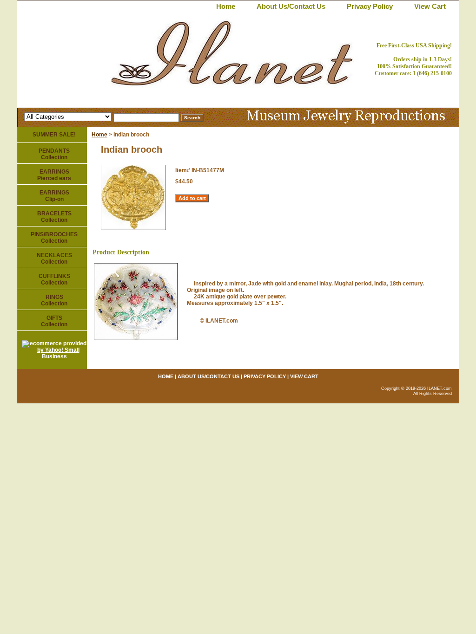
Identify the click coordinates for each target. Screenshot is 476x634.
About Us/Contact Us (291, 6)
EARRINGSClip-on (54, 195)
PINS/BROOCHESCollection (54, 237)
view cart (430, 6)
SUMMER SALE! (54, 134)
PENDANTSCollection (54, 154)
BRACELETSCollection (54, 216)
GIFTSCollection (54, 321)
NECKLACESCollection (54, 258)
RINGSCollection (54, 300)
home (225, 6)
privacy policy (370, 6)
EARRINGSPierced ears (54, 174)
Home (99, 134)
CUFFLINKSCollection (54, 279)
